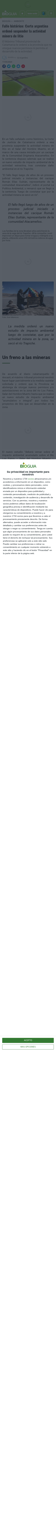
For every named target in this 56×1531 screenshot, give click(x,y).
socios (31, 479)
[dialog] (28, 995)
